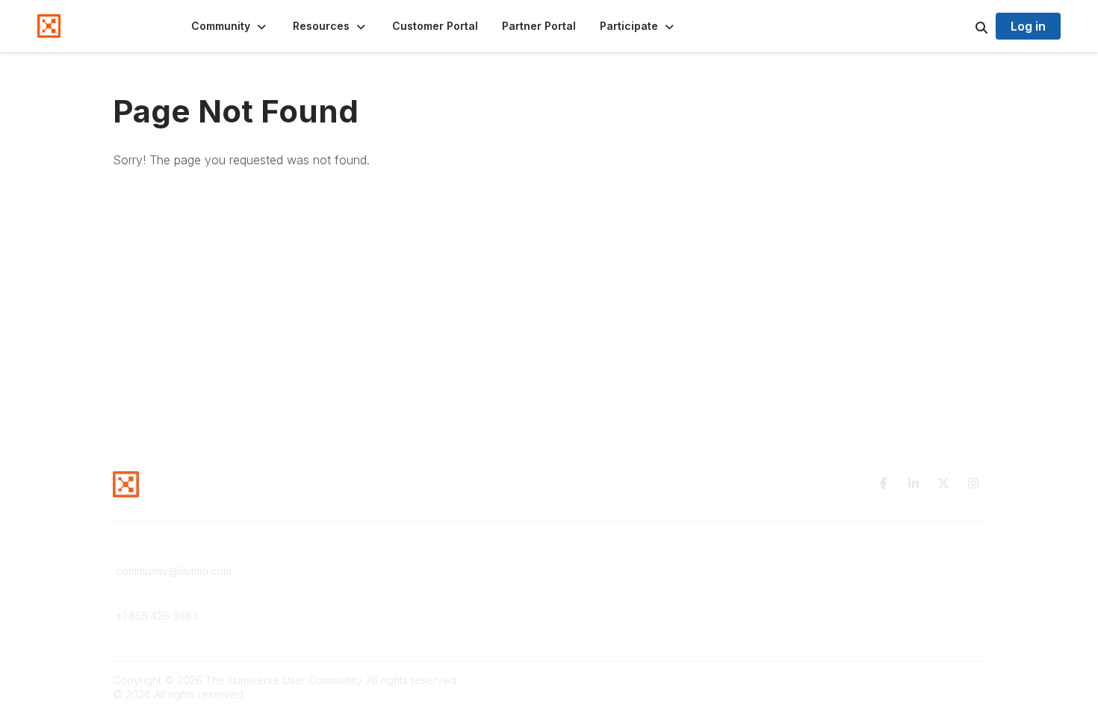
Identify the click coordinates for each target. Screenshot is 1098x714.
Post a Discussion (601, 585)
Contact (356, 600)
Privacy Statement (823, 571)
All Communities (596, 571)
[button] (230, 26)
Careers (356, 629)
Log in (1028, 26)
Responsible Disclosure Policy (853, 600)
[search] (962, 26)
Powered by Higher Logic (921, 680)
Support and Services (390, 585)
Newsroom (363, 615)
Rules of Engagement (831, 615)
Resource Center (379, 571)
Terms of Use (812, 585)
